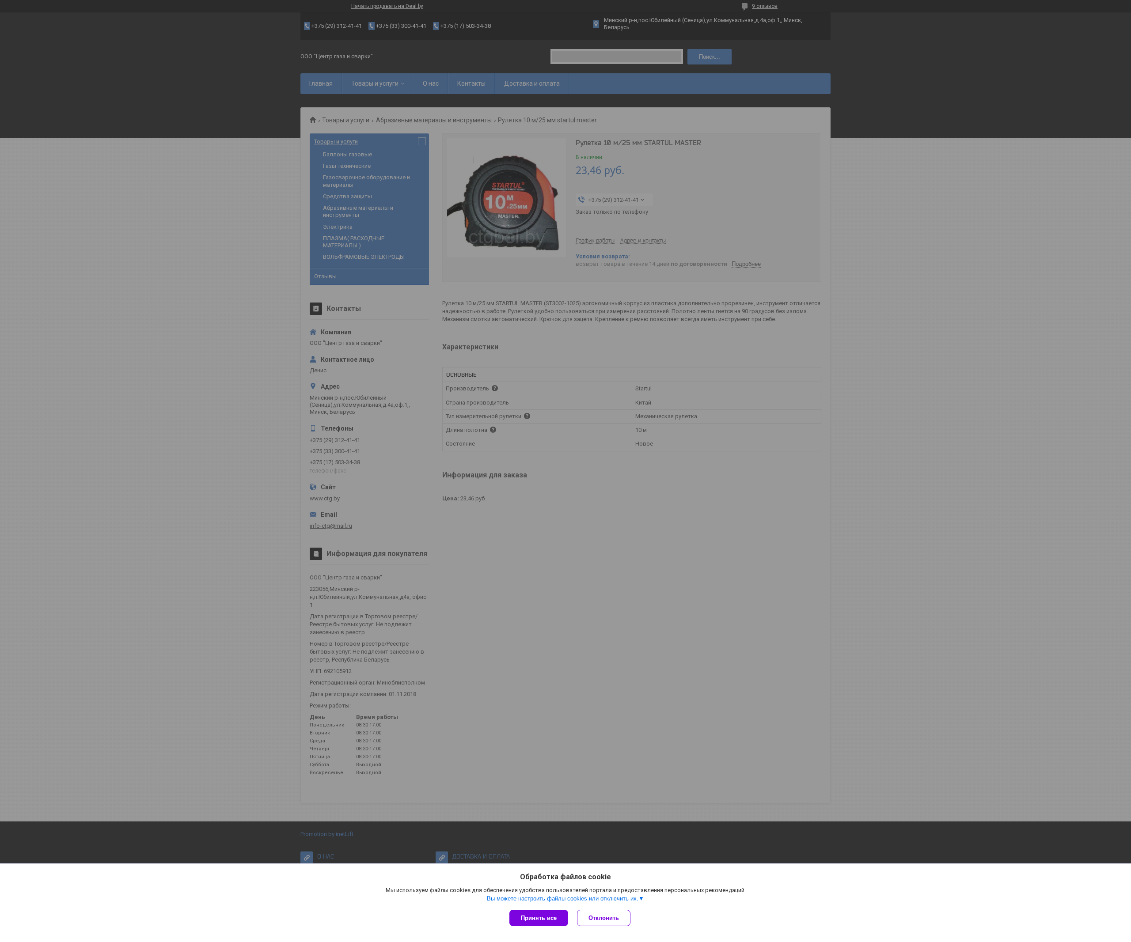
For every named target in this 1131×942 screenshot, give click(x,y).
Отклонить (603, 918)
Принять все (539, 918)
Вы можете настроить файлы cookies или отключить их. (562, 898)
